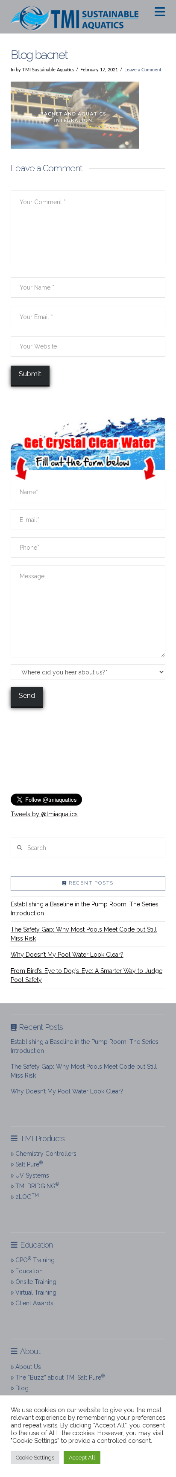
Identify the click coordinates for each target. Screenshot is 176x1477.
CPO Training (35, 1259)
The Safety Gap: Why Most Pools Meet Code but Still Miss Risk (84, 934)
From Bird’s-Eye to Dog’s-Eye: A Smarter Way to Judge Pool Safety (86, 975)
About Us (28, 1366)
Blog (22, 1388)
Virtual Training (35, 1292)
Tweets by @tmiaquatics (44, 814)
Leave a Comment (142, 70)
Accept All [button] (82, 1457)
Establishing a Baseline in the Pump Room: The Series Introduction (84, 909)
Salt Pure (29, 1164)
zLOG (27, 1196)
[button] (160, 12)
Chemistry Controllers (45, 1153)
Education (29, 1271)
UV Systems (32, 1175)
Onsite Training (35, 1281)
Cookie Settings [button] (35, 1457)
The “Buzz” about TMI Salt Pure (60, 1377)
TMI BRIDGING (37, 1185)
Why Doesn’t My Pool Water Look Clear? (67, 954)
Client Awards (34, 1303)
